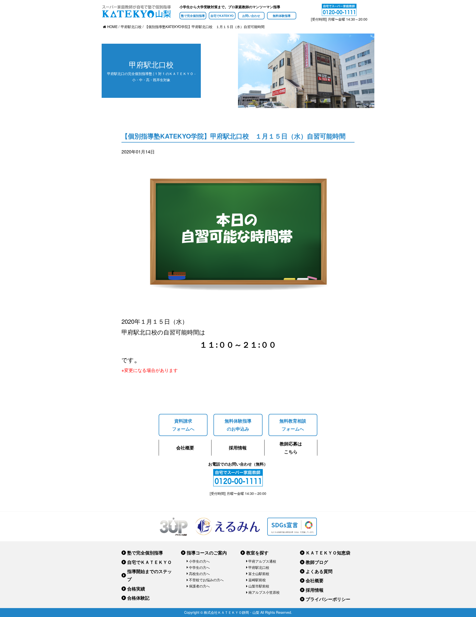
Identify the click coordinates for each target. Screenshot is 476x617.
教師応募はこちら (291, 447)
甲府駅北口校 (258, 567)
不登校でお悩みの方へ (206, 579)
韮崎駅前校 (257, 579)
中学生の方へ (199, 567)
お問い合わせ (251, 15)
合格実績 (136, 588)
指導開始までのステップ (149, 575)
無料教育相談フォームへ (292, 425)
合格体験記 (138, 598)
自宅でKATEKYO (222, 15)
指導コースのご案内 (207, 552)
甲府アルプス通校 (262, 561)
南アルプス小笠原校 (264, 592)
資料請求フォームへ (183, 425)
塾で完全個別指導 (193, 15)
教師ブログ (317, 562)
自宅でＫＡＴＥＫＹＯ (149, 562)
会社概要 (185, 447)
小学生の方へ (199, 561)
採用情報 (238, 447)
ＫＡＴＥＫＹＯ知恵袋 (328, 552)
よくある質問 (319, 571)
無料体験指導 (282, 15)
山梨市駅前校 (258, 585)
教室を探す (257, 552)
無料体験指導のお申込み (238, 425)
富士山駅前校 (258, 573)
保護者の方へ (199, 585)
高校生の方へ (199, 573)
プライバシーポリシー (328, 599)
